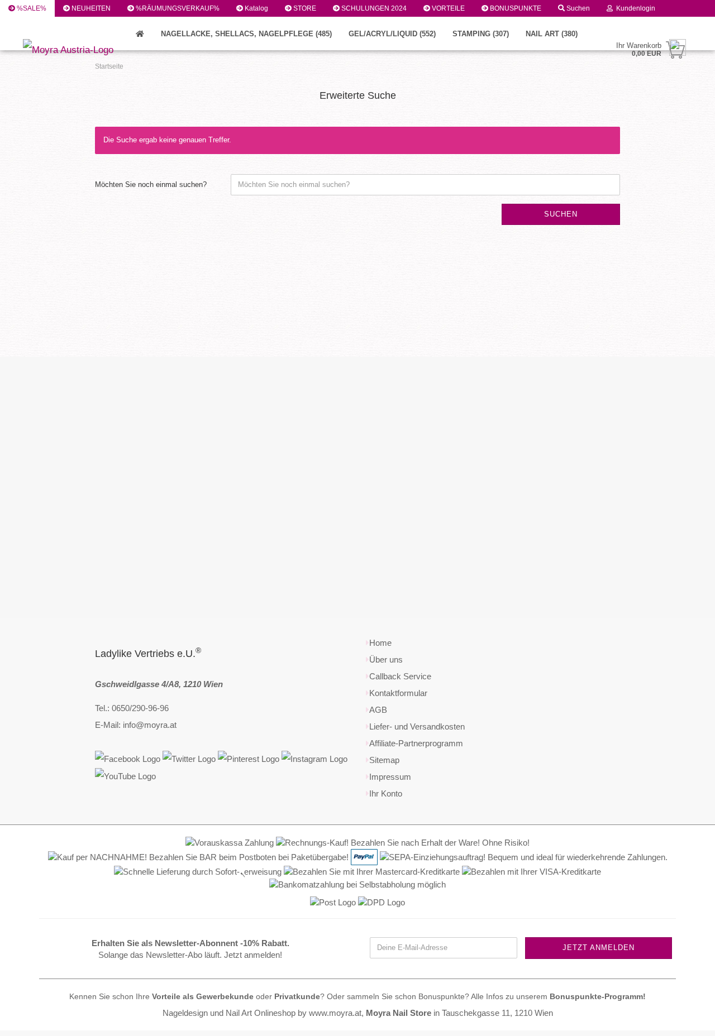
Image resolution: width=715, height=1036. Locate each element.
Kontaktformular (398, 693)
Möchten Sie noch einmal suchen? (151, 184)
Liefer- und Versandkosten (417, 726)
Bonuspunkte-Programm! (598, 996)
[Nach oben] (684, 1019)
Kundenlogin (634, 8)
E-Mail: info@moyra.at (136, 725)
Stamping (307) (480, 34)
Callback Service (400, 676)
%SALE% (30, 8)
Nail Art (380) (552, 34)
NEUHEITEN (90, 8)
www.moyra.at (335, 1013)
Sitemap (384, 760)
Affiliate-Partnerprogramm (416, 743)
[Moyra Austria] (100, 50)
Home (380, 643)
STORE (304, 8)
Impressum (390, 776)
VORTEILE (447, 8)
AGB (378, 709)
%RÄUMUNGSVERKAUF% (177, 8)
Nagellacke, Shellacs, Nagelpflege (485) (246, 34)
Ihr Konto (385, 793)
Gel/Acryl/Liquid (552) (392, 34)
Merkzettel (32, 25)
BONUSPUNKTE (514, 8)
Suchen (577, 8)
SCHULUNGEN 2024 (373, 8)
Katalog (255, 8)
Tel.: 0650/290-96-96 (132, 708)
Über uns (386, 659)
